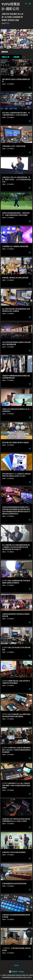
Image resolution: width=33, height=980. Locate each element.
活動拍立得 (5, 57)
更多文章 (16, 965)
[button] (30, 88)
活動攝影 (16, 57)
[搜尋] (26, 3)
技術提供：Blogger (17, 971)
